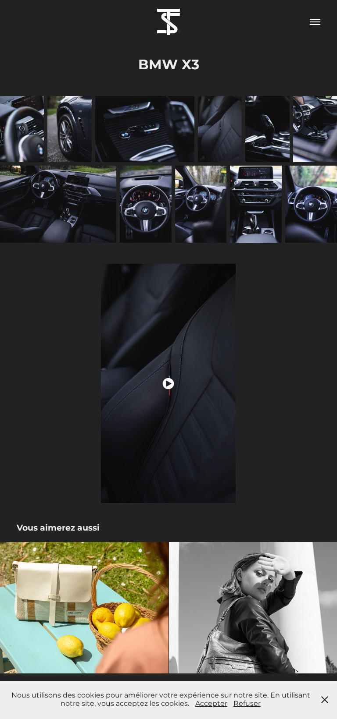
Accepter (211, 703)
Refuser (247, 703)
